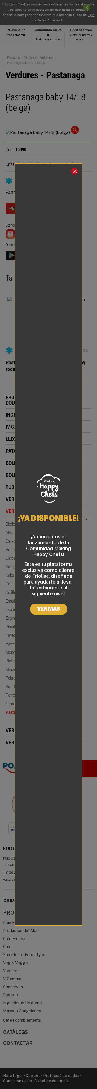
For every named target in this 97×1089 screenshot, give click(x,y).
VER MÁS (48, 609)
